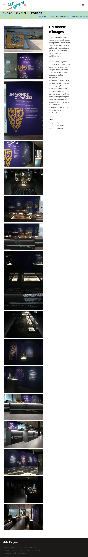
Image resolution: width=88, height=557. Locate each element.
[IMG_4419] (23, 280)
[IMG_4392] (23, 110)
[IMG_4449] (23, 379)
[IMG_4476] (23, 66)
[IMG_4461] (23, 489)
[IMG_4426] (23, 181)
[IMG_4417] (23, 209)
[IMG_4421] (23, 324)
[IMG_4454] (23, 434)
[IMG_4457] (23, 462)
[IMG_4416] (23, 154)
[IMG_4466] (23, 517)
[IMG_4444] (23, 352)
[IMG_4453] (23, 407)
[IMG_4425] (23, 236)
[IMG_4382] (23, 38)
